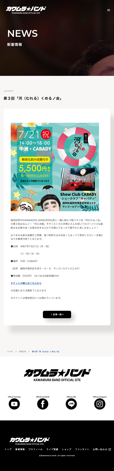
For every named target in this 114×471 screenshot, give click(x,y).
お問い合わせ (100, 449)
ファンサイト (82, 449)
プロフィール (35, 449)
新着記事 (22, 351)
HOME (10, 351)
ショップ (66, 449)
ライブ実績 (52, 449)
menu (108, 10)
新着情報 (20, 449)
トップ (8, 449)
